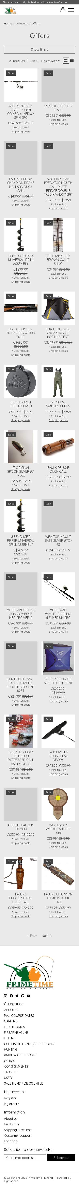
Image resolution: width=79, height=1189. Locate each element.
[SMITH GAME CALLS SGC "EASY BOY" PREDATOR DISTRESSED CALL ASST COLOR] (20, 731)
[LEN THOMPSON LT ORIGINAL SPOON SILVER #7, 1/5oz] (20, 446)
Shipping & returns (17, 1130)
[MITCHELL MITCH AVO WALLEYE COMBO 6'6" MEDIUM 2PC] (58, 589)
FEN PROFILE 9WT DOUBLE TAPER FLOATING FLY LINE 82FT (21, 685)
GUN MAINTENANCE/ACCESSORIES (29, 1044)
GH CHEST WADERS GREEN (58, 404)
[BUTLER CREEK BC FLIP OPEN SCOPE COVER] (20, 381)
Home (8, 23)
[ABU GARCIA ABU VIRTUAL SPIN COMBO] (20, 804)
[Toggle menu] (71, 10)
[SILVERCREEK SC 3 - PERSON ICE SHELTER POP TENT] (58, 658)
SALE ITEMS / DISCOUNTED (24, 1083)
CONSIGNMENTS (16, 1066)
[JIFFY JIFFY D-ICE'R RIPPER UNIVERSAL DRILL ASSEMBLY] (20, 515)
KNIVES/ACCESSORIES (20, 1055)
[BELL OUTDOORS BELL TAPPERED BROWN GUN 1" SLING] (58, 235)
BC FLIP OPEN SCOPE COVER (21, 404)
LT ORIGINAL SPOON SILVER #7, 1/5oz (20, 471)
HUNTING (10, 1049)
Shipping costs (20, 131)
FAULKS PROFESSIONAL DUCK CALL (20, 898)
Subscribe (61, 1158)
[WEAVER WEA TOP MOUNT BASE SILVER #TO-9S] (58, 515)
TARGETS (10, 1072)
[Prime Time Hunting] (10, 10)
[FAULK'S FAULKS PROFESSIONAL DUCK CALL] (20, 873)
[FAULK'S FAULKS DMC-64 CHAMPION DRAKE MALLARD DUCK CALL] (20, 158)
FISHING (10, 1038)
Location (10, 1141)
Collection (21, 23)
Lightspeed (11, 1181)
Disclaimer (11, 1124)
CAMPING (11, 1021)
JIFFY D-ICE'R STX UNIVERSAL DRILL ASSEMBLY (21, 260)
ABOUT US (11, 1010)
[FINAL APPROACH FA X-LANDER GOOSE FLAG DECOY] (58, 731)
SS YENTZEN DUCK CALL (58, 108)
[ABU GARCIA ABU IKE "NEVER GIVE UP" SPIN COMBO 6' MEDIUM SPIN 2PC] (20, 85)
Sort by (34, 60)
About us (10, 1119)
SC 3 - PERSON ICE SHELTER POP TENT (58, 681)
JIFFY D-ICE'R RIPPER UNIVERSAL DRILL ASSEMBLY (20, 540)
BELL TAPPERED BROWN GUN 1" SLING (58, 260)
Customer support (18, 1135)
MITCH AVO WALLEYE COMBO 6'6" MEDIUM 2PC (58, 614)
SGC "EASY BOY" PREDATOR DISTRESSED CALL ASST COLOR (20, 758)
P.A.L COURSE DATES (19, 1016)
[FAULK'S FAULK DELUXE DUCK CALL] (58, 446)
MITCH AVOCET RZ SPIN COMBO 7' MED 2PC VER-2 (20, 614)
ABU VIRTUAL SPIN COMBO (20, 827)
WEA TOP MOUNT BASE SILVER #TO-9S (58, 540)
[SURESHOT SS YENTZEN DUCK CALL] (58, 85)
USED (8, 1078)
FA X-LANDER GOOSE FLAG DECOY (58, 756)
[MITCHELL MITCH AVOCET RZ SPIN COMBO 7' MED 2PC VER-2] (20, 589)
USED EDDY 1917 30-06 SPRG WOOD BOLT (20, 333)
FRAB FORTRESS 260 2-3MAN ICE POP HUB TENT (58, 333)
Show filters (39, 49)
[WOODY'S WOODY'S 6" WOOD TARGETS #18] (58, 804)
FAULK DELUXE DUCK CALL (58, 469)
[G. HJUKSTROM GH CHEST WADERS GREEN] (58, 381)
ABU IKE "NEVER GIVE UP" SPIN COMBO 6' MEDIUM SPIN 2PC (20, 112)
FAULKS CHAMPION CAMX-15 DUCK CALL (58, 898)
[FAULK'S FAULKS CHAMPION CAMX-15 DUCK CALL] (58, 873)
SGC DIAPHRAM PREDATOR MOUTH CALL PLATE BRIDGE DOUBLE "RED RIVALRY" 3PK (58, 186)
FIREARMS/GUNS (16, 1033)
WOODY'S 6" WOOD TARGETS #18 (58, 829)
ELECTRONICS (14, 1027)
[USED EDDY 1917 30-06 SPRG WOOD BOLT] (20, 308)
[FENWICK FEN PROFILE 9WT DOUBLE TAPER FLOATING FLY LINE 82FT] (20, 658)
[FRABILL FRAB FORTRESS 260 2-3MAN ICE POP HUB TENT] (58, 308)
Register (10, 1098)
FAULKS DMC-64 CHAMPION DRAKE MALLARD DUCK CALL (20, 185)
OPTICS (9, 1061)
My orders (11, 1104)
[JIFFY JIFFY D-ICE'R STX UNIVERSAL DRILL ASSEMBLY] (20, 235)
